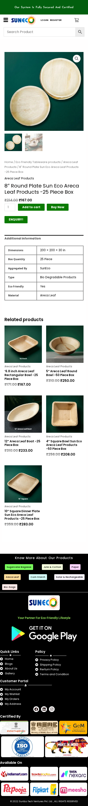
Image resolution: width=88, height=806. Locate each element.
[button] (77, 58)
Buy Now (57, 207)
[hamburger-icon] (5, 20)
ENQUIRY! (16, 220)
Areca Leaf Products (19, 178)
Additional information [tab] (22, 238)
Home (8, 162)
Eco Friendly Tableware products (38, 162)
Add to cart (31, 207)
